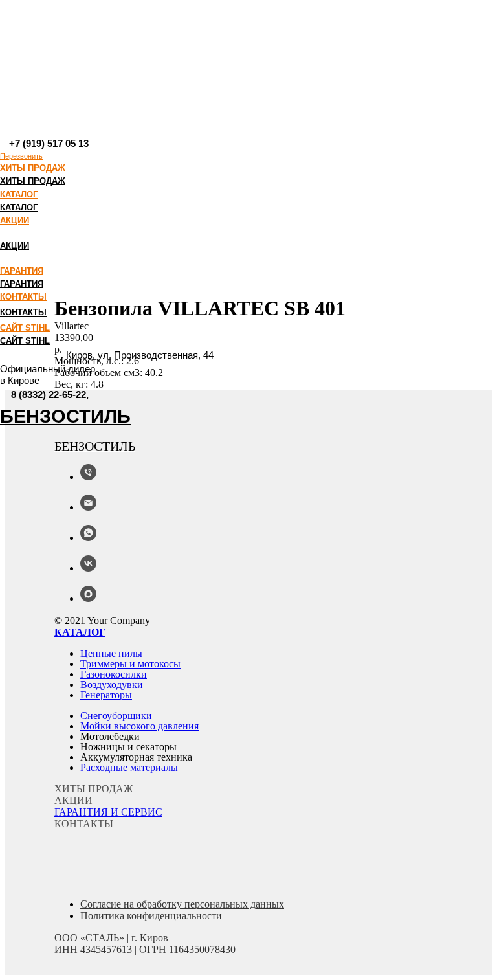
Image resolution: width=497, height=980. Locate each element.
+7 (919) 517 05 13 (49, 143)
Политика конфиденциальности (151, 915)
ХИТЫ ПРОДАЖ (32, 168)
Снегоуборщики (116, 715)
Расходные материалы (129, 767)
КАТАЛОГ (19, 194)
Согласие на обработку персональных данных (182, 903)
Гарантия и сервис (108, 812)
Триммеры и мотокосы (130, 663)
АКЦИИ (14, 220)
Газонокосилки (113, 674)
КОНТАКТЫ (23, 297)
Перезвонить (21, 156)
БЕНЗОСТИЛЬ (65, 416)
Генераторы (106, 694)
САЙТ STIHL (25, 328)
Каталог (79, 632)
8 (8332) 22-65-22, (50, 394)
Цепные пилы (111, 653)
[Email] (88, 507)
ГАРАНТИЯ (21, 271)
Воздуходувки (111, 684)
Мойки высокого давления (139, 725)
